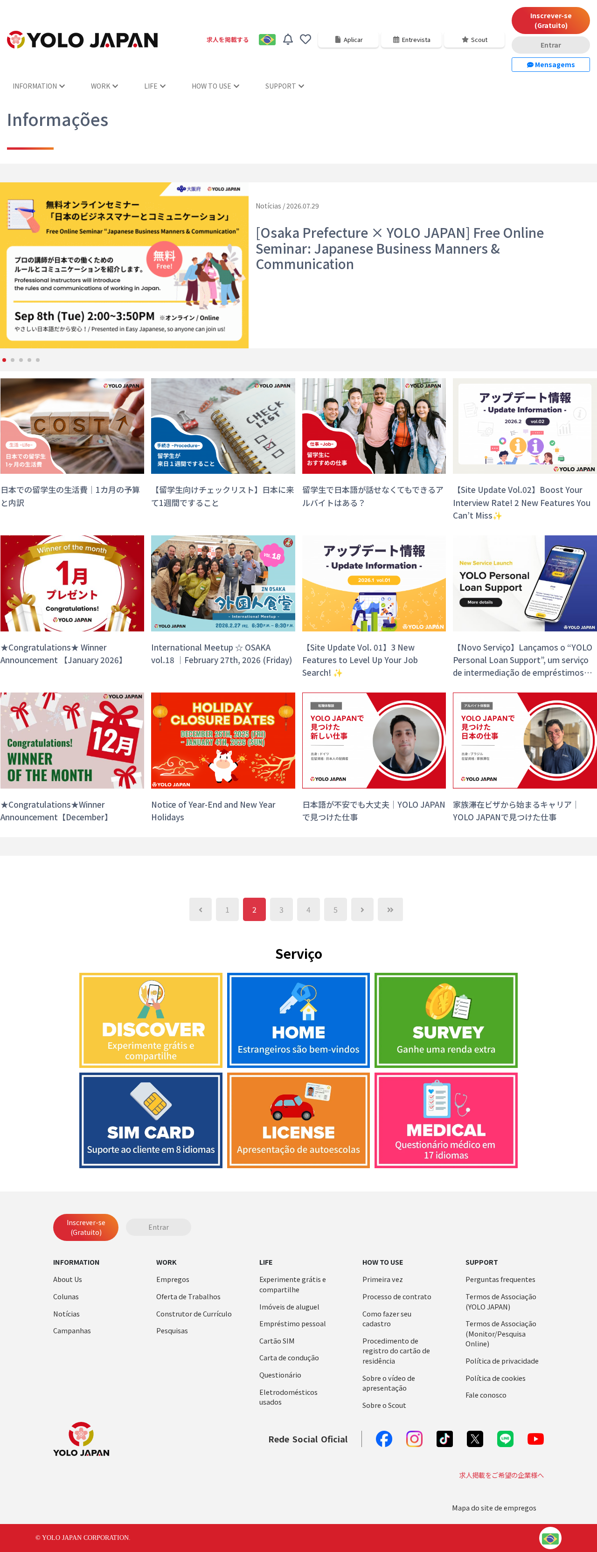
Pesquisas (172, 1330)
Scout (479, 39)
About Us (67, 1279)
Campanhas (72, 1330)
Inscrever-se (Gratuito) (551, 20)
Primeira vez (382, 1279)
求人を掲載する (228, 39)
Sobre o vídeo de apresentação (388, 1383)
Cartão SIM (277, 1340)
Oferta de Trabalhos (188, 1296)
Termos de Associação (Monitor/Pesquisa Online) (500, 1333)
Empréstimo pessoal (292, 1323)
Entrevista (416, 39)
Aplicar (353, 39)
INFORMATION (35, 85)
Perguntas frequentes (500, 1279)
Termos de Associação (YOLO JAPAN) (500, 1301)
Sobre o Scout (384, 1405)
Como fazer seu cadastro (386, 1319)
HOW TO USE (211, 85)
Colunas (66, 1296)
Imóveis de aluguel (289, 1306)
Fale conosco (486, 1395)
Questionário (280, 1374)
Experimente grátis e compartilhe (292, 1284)
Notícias (66, 1313)
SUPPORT (280, 85)
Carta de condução (289, 1357)
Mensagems (554, 64)
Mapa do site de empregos (494, 1507)
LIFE (151, 85)
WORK (100, 85)
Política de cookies (495, 1378)
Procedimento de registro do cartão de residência (396, 1350)
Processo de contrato (396, 1296)
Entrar (551, 44)
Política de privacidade (502, 1360)
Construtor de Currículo (194, 1313)
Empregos (172, 1279)
